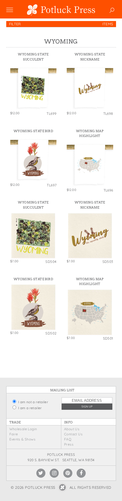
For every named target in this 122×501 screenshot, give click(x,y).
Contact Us (73, 434)
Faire (13, 434)
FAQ (67, 439)
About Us (71, 429)
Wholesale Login (23, 429)
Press (68, 444)
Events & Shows (22, 439)
